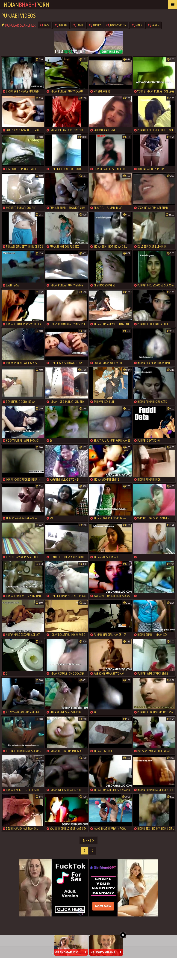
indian (62, 25)
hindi (138, 25)
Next (87, 840)
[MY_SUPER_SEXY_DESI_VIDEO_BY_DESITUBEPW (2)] (154, 580)
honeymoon (117, 25)
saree (155, 25)
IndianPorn (25, 4)
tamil (79, 25)
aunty (96, 25)
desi (46, 25)
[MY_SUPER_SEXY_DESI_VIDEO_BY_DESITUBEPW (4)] (154, 541)
